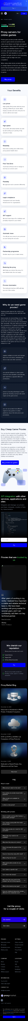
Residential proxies (5, 947)
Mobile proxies (4, 949)
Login (24, 13)
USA (16, 964)
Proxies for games (8, 19)
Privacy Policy (10, 1013)
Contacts (3, 966)
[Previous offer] (2, 4)
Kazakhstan (17, 969)
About (2, 961)
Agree (14, 1016)
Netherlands (18, 971)
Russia (16, 961)
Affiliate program (5, 971)
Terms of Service (9, 1010)
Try (14, 545)
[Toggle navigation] (2, 13)
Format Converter (19, 944)
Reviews (3, 964)
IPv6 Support (18, 947)
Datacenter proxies (5, 942)
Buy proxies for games (10, 462)
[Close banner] (26, 1)
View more (14, 771)
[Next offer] (26, 4)
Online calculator (19, 942)
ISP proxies (3, 944)
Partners (3, 969)
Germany (17, 966)
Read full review (6, 619)
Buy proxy (8, 79)
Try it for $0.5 (4, 981)
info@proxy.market (5, 990)
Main (2, 19)
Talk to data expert (5, 983)
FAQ (16, 952)
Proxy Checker (18, 949)
